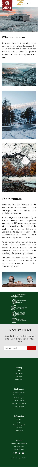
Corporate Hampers (19, 401)
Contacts (19, 428)
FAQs (19, 422)
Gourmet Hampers (19, 395)
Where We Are (19, 379)
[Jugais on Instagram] (19, 453)
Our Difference (19, 449)
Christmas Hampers (19, 392)
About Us (19, 376)
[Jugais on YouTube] (23, 453)
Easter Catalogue (19, 406)
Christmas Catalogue (19, 403)
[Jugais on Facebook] (13, 453)
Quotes (19, 419)
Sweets (19, 371)
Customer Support (19, 425)
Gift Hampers (19, 374)
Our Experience (19, 446)
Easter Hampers (19, 398)
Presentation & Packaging (19, 443)
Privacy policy (19, 431)
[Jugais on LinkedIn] (16, 453)
